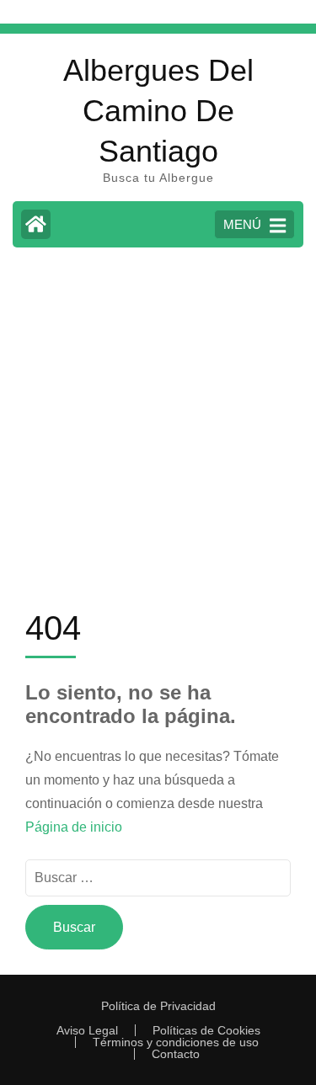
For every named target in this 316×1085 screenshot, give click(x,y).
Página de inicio (73, 827)
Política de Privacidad (158, 1006)
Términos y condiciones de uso (176, 1042)
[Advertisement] (158, 426)
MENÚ (242, 224)
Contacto (176, 1054)
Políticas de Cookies (206, 1030)
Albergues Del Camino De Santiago (158, 110)
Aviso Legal (87, 1030)
